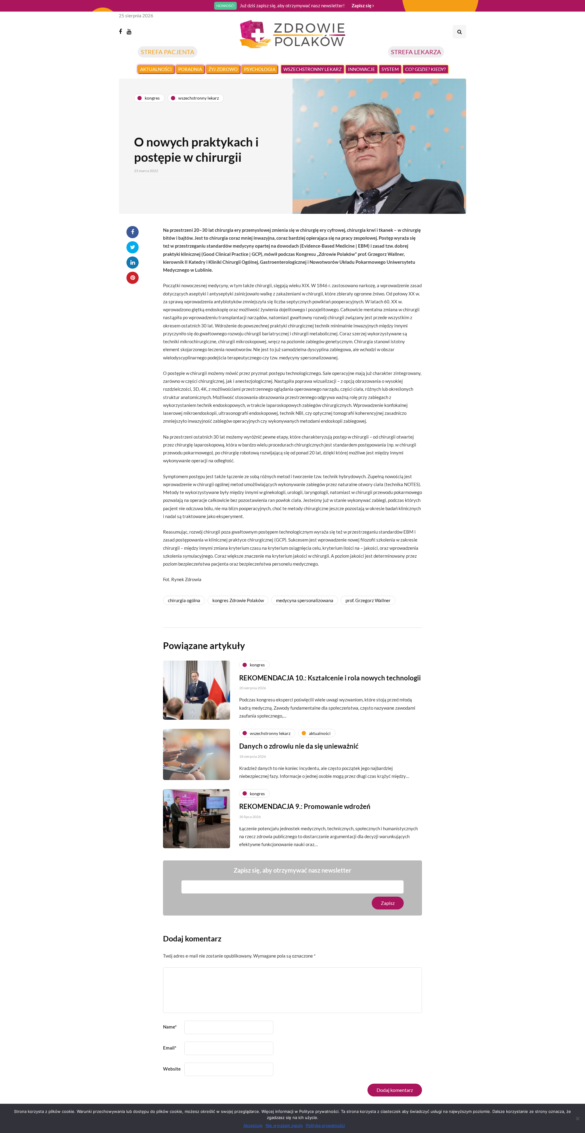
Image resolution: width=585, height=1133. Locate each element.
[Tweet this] (132, 247)
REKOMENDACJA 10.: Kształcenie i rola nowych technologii (330, 678)
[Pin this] (132, 278)
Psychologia (259, 69)
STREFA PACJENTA (167, 51)
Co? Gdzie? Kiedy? (425, 69)
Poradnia (190, 69)
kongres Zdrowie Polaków (238, 600)
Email (169, 1047)
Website (172, 1068)
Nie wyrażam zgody (284, 1125)
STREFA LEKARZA (416, 51)
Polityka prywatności (325, 1125)
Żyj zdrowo (223, 69)
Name (170, 1026)
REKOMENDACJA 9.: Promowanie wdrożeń (304, 806)
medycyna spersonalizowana (304, 600)
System (390, 69)
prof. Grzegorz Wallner (368, 600)
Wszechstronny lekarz (312, 69)
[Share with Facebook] (132, 232)
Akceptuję (253, 1125)
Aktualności (156, 69)
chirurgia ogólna (184, 600)
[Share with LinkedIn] (132, 262)
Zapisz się (362, 5)
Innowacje (361, 69)
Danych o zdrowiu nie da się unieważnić (299, 746)
